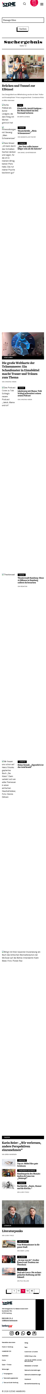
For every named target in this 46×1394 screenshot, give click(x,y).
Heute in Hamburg (7, 1347)
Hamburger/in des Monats (27, 1170)
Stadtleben (8, 80)
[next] (36, 1291)
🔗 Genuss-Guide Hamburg (10, 1382)
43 (32, 1291)
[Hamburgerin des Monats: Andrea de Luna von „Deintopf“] (8, 1173)
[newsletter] (34, 1333)
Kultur (21, 388)
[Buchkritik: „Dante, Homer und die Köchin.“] (8, 1185)
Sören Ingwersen (11, 1154)
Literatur (22, 143)
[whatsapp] (23, 1333)
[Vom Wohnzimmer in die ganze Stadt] (8, 1244)
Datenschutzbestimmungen (33, 1374)
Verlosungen (5, 1369)
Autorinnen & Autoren (31, 1351)
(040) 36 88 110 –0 (7, 1318)
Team (26, 1347)
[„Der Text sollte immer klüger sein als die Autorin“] (9, 234)
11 (19, 1291)
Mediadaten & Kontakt (31, 1365)
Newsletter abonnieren (8, 1342)
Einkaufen (22, 1160)
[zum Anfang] (40, 1314)
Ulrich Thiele (24, 1192)
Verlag (26, 1343)
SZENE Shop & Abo (30, 1356)
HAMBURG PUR (6, 1351)
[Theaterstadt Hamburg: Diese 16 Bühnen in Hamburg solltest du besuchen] (9, 665)
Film (20, 105)
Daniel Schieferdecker (28, 152)
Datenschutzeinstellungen (32, 1370)
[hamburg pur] (7, 1327)
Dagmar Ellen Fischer (28, 137)
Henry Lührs (24, 1251)
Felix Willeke (24, 1281)
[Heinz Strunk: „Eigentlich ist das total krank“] (9, 852)
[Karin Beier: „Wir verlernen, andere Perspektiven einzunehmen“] (23, 1043)
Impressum (28, 1379)
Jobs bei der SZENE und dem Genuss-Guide (33, 1361)
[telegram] (29, 1333)
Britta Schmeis (25, 117)
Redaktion (23, 586)
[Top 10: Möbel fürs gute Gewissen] (8, 1163)
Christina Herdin (10, 382)
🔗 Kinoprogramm (7, 1373)
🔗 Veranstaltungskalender (10, 1378)
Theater (21, 127)
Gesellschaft (23, 1241)
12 (23, 1291)
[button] (24, 4)
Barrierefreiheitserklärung (32, 1383)
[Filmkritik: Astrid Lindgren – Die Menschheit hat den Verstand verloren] (8, 114)
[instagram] (11, 1333)
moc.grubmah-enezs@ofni (9, 1320)
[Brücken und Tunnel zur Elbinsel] (23, 67)
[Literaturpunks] (23, 1212)
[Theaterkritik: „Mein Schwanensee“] (9, 133)
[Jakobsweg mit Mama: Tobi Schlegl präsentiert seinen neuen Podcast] (9, 478)
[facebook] (17, 1333)
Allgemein (22, 1257)
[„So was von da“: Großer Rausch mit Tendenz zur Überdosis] (8, 1259)
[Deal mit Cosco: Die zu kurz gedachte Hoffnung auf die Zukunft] (8, 1271)
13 (27, 1291)
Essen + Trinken (7, 1364)
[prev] (9, 1291)
